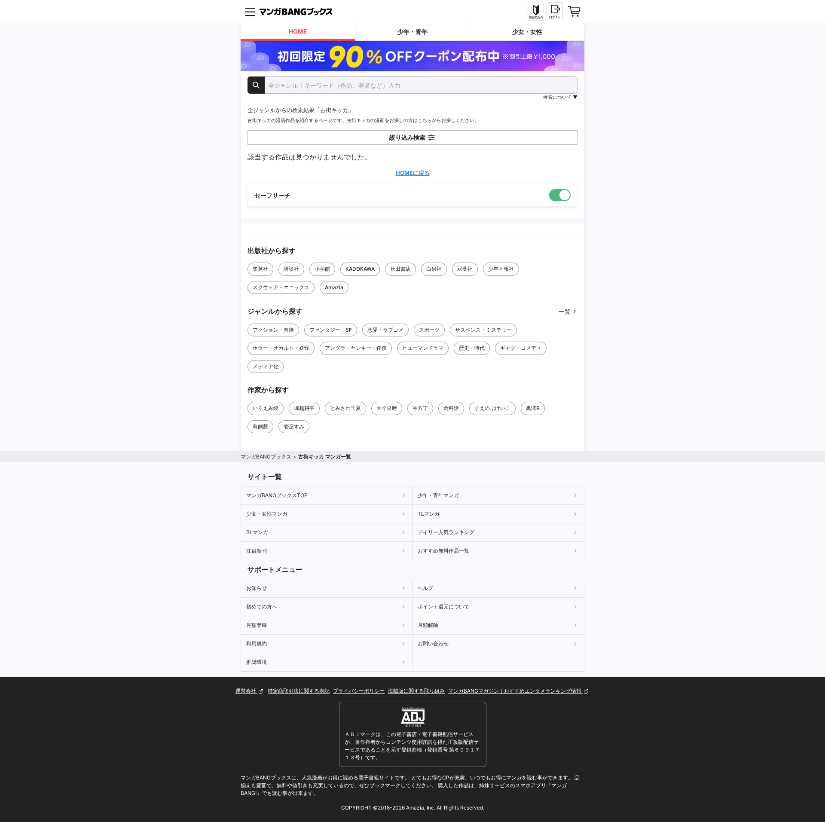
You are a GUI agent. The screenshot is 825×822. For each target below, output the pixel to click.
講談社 (291, 269)
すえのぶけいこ (492, 408)
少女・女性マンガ (266, 513)
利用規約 (256, 643)
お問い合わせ (433, 643)
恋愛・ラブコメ (385, 330)
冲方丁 (420, 408)
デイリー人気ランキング (446, 532)
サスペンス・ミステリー (483, 330)
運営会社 (246, 691)
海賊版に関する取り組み (416, 691)
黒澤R (533, 408)
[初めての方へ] (535, 12)
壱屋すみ (294, 426)
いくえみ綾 (265, 408)
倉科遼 (451, 408)
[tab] (298, 32)
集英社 (260, 269)
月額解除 (428, 625)
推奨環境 (256, 662)
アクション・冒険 (273, 330)
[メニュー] (250, 11)
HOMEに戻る (413, 172)
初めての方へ (261, 606)
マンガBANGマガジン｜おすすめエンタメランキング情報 (515, 691)
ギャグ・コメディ (520, 348)
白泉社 (434, 269)
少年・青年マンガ (438, 495)
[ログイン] (554, 11)
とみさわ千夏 (345, 408)
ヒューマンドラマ (422, 348)
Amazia (334, 287)
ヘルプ (425, 588)
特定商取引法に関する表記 (299, 691)
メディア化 (265, 366)
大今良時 (386, 408)
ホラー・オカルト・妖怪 (281, 348)
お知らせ (256, 588)
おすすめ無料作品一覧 (443, 550)
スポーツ (429, 330)
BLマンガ (257, 532)
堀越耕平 (304, 408)
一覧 (565, 311)
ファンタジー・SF (330, 330)
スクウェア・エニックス (281, 287)
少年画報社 (501, 269)
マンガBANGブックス (266, 456)
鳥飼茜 (260, 426)
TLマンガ (429, 513)
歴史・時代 (472, 348)
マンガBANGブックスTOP (277, 495)
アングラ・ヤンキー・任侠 (356, 348)
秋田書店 (400, 269)
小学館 (322, 269)
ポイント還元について (443, 606)
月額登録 (256, 625)
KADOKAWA (360, 269)
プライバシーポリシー (359, 691)
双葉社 (465, 269)
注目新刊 (256, 550)
